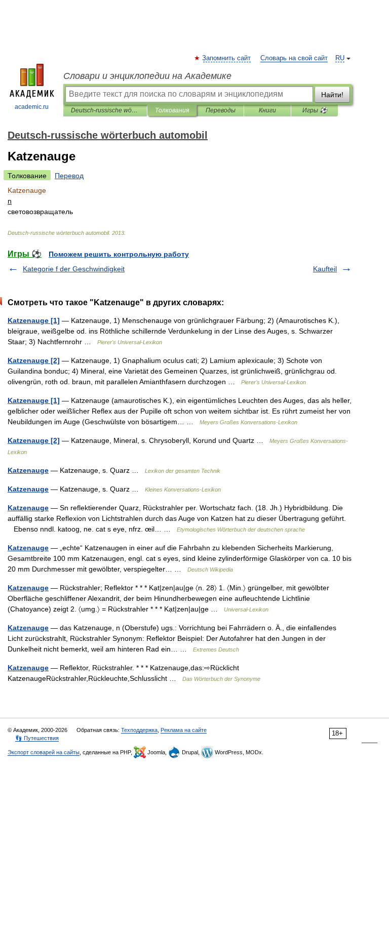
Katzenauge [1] (34, 320)
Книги (267, 110)
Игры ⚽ (314, 110)
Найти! (332, 95)
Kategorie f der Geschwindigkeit (74, 269)
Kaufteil (325, 269)
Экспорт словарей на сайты (44, 752)
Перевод (69, 176)
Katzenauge (28, 470)
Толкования (172, 110)
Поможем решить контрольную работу (119, 254)
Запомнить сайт (227, 58)
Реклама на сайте (184, 730)
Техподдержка (139, 730)
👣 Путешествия (37, 738)
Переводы (221, 110)
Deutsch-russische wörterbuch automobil (105, 110)
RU (339, 58)
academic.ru (32, 106)
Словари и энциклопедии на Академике (147, 76)
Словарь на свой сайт (294, 58)
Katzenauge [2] (34, 360)
